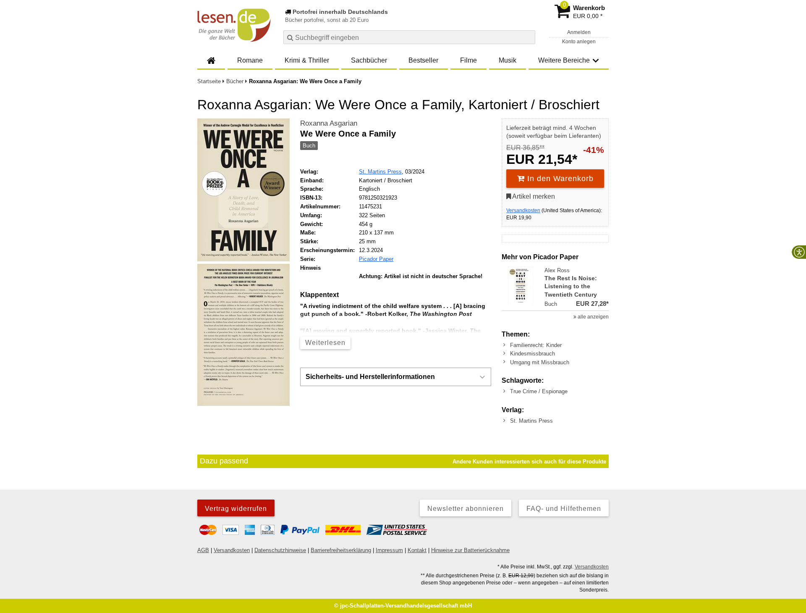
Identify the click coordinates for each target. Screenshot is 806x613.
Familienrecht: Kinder (536, 345)
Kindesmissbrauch (532, 353)
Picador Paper (376, 259)
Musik (507, 60)
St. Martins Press (380, 171)
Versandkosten (523, 210)
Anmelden (579, 32)
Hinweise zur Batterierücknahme (470, 550)
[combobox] (409, 37)
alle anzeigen (592, 317)
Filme (468, 60)
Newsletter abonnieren (465, 508)
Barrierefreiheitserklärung (341, 550)
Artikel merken (533, 196)
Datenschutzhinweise (280, 550)
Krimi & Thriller (307, 60)
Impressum (389, 550)
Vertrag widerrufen (236, 508)
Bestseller (423, 60)
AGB (203, 550)
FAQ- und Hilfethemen (563, 508)
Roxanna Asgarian (328, 123)
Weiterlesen (325, 342)
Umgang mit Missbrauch (539, 362)
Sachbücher (369, 60)
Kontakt (417, 550)
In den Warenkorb (559, 178)
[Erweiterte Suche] (528, 37)
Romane (250, 60)
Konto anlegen (579, 42)
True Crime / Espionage (539, 391)
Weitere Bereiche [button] (564, 60)
